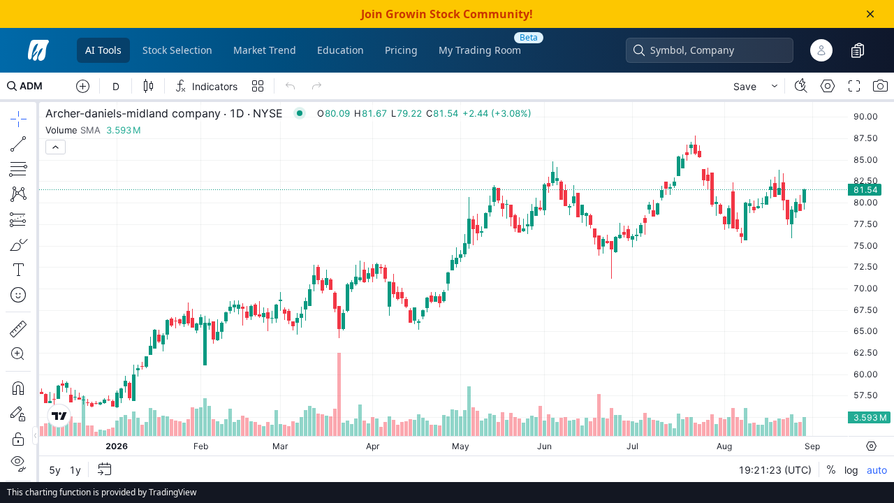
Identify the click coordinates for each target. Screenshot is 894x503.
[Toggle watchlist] (857, 50)
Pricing (401, 50)
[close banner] (870, 14)
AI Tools (103, 50)
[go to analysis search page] (38, 50)
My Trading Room (480, 50)
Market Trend (264, 50)
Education (340, 50)
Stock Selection (177, 50)
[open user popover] (821, 50)
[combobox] (716, 50)
